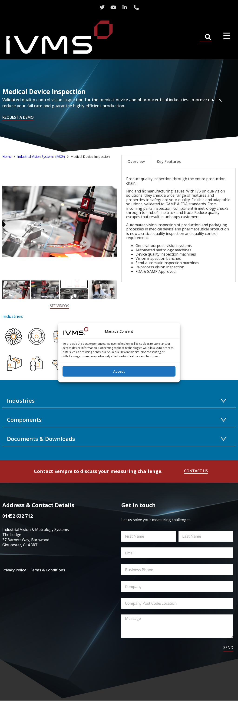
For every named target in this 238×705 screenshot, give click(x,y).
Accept (119, 371)
